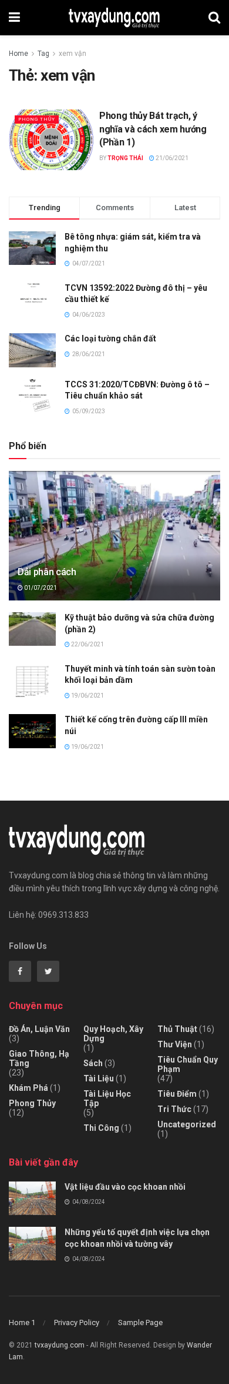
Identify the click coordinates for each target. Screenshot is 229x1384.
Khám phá (28, 1088)
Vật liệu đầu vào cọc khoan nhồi (125, 1186)
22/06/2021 (87, 644)
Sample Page (140, 1322)
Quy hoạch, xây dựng (113, 1033)
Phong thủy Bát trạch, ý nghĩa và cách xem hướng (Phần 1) (153, 129)
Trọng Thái (125, 158)
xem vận (72, 53)
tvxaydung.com (60, 1345)
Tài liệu (98, 1078)
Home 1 (22, 1322)
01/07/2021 (40, 588)
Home (18, 53)
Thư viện (174, 1044)
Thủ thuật (177, 1029)
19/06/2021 (87, 695)
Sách (93, 1063)
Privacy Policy (76, 1322)
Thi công (101, 1128)
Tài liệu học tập (107, 1098)
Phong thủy (36, 119)
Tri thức (174, 1109)
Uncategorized (186, 1124)
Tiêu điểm (177, 1093)
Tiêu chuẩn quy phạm (187, 1064)
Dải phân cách (47, 572)
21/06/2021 (171, 158)
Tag (43, 53)
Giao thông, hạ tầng (39, 1058)
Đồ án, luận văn (39, 1029)
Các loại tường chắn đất (110, 338)
